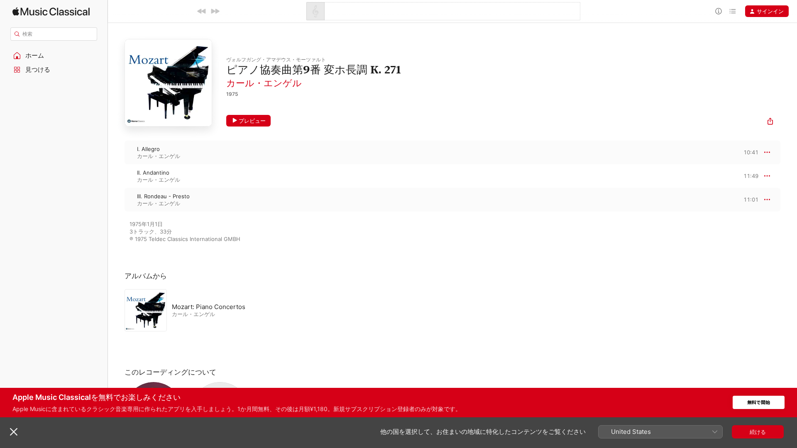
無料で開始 (758, 402)
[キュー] (732, 11)
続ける (758, 432)
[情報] (718, 11)
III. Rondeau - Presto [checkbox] (163, 196)
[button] (54, 55)
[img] (51, 11)
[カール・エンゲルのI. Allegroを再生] (116, 152)
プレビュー (252, 120)
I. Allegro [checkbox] (148, 149)
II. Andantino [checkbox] (153, 172)
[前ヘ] (201, 11)
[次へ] (215, 11)
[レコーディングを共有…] (770, 122)
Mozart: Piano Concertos (208, 307)
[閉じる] (13, 432)
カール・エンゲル (264, 83)
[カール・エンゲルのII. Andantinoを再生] (116, 176)
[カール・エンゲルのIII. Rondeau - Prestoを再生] (116, 199)
